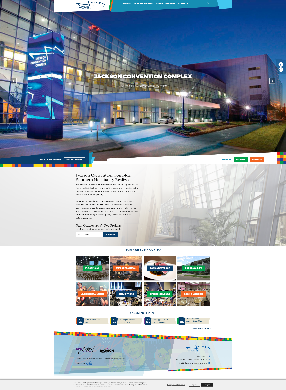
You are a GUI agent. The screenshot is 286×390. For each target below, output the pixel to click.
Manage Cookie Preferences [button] (176, 385)
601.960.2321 (201, 356)
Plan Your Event (143, 3)
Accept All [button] (207, 385)
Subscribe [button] (110, 234)
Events (127, 3)
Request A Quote (74, 160)
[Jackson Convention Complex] (90, 5)
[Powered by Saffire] (89, 363)
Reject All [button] (194, 385)
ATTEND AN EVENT (165, 3)
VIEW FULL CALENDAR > (200, 328)
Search (208, 3)
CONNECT (183, 3)
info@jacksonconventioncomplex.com (193, 363)
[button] (14, 81)
